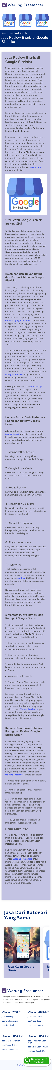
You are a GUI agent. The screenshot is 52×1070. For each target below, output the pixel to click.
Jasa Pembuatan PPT (10, 1049)
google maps (36, 386)
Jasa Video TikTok (35, 1017)
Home (4, 33)
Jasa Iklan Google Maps (37, 1051)
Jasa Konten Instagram (11, 1041)
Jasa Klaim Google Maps (38, 1047)
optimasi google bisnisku (17, 320)
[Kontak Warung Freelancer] (36, 1061)
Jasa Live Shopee (9, 1017)
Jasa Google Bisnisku (18, 33)
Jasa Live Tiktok (8, 1025)
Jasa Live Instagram (10, 1021)
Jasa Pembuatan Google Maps (37, 1041)
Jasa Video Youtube (36, 1025)
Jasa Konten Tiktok (9, 1045)
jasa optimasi (12, 434)
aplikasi (21, 578)
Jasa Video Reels (34, 1021)
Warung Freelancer (29, 709)
